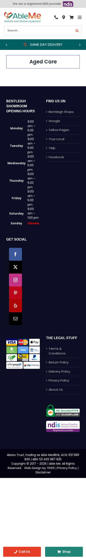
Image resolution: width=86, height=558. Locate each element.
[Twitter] (15, 267)
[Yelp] (15, 305)
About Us (56, 389)
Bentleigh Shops (61, 112)
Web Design (33, 468)
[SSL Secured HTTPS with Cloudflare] (63, 406)
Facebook (56, 157)
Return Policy (58, 362)
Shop (66, 551)
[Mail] (15, 318)
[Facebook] (15, 254)
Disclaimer (43, 472)
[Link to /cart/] (71, 17)
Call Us (24, 551)
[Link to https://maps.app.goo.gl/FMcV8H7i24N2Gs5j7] (63, 17)
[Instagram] (15, 280)
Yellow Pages (59, 130)
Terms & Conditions (57, 351)
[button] (6, 45)
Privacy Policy (59, 380)
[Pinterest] (15, 292)
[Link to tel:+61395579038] (56, 17)
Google (54, 121)
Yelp (52, 148)
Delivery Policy (59, 371)
